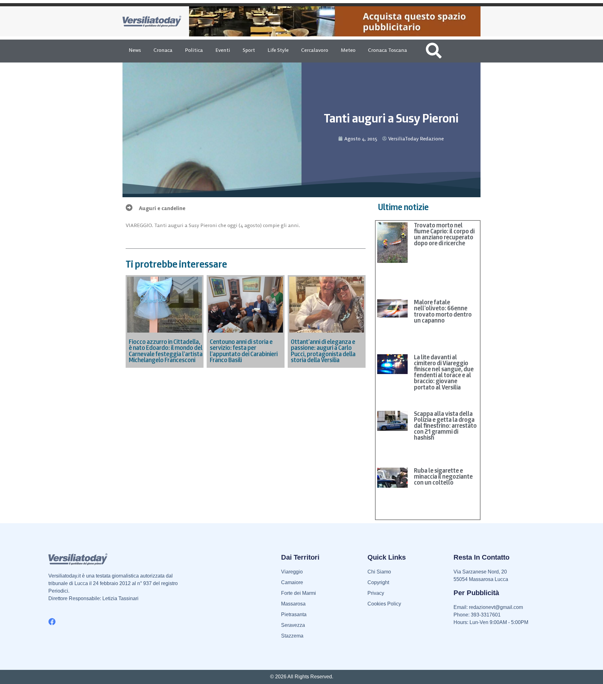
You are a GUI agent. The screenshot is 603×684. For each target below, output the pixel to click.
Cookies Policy (384, 603)
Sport (249, 50)
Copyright (378, 582)
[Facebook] (52, 621)
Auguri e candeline (162, 208)
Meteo (348, 50)
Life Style (278, 50)
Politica (194, 50)
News (135, 50)
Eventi (222, 50)
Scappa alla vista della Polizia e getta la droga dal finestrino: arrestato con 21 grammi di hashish (445, 426)
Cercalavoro (314, 50)
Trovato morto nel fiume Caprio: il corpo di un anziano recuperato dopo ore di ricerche (444, 234)
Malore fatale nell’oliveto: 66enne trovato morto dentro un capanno (443, 311)
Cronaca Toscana (387, 50)
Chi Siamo (379, 571)
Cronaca (163, 50)
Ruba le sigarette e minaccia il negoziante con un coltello (443, 476)
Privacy (375, 593)
